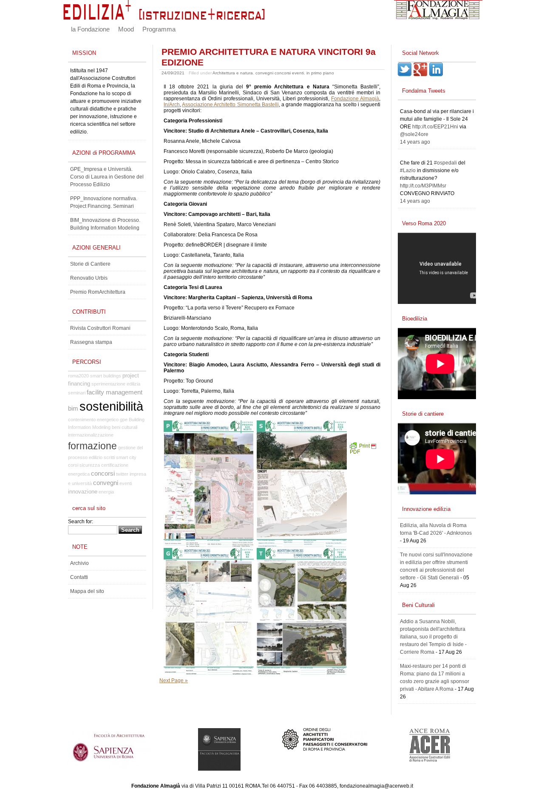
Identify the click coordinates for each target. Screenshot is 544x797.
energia (106, 491)
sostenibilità (111, 406)
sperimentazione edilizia (115, 383)
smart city (126, 457)
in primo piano (320, 73)
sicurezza (89, 465)
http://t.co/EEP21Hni (435, 127)
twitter (122, 473)
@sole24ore (414, 134)
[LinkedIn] (436, 74)
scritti (109, 457)
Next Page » (173, 681)
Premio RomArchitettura (97, 292)
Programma (159, 29)
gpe (124, 419)
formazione (92, 445)
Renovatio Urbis (89, 278)
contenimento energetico (93, 419)
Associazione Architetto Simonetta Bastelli (230, 105)
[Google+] (420, 74)
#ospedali (445, 163)
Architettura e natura (232, 73)
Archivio (79, 563)
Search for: (80, 522)
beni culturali (124, 427)
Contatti (79, 577)
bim (73, 408)
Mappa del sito (87, 591)
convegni (105, 482)
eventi (125, 483)
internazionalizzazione (90, 434)
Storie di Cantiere (90, 264)
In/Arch (172, 105)
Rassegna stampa (91, 342)
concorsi (103, 473)
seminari (76, 392)
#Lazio (408, 170)
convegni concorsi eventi (279, 73)
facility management (114, 392)
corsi (73, 465)
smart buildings (105, 375)
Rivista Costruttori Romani (100, 328)
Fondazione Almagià (355, 99)
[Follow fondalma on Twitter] (404, 74)
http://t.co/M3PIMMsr (423, 186)
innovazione (82, 491)
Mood (126, 29)
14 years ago (415, 142)
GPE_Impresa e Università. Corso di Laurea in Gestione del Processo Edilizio (107, 176)
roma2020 (78, 375)
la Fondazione (90, 29)
